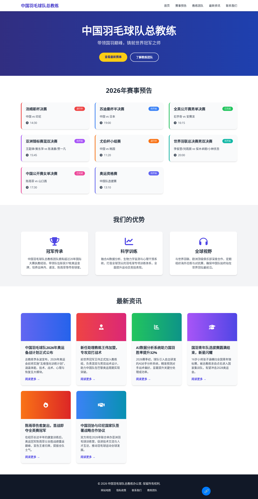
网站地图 (106, 490)
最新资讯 (214, 6)
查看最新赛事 (113, 57)
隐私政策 (121, 490)
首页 (167, 6)
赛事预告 (181, 6)
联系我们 (231, 6)
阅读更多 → (32, 379)
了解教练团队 (144, 57)
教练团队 (197, 6)
